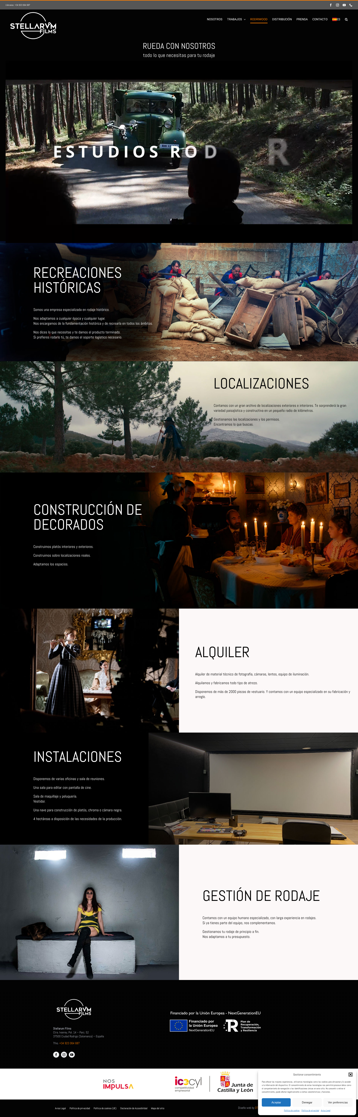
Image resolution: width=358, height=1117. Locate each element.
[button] (350, 1074)
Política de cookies (292, 1110)
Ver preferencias (338, 1102)
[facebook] (56, 1055)
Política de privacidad (310, 1110)
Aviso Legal (325, 1110)
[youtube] (72, 1055)
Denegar (307, 1102)
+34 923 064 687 (69, 1043)
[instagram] (64, 1055)
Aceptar (276, 1102)
